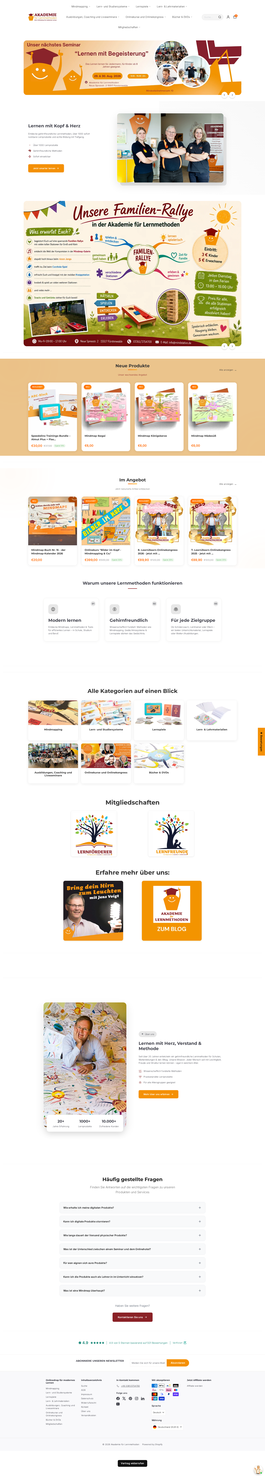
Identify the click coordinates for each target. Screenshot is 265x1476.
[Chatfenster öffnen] (258, 1469)
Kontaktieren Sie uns (130, 1317)
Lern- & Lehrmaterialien (171, 6)
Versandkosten (88, 1415)
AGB (83, 1390)
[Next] (232, 95)
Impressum (86, 1394)
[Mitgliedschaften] (94, 834)
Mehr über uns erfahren (157, 1094)
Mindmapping (79, 6)
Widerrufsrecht (88, 1403)
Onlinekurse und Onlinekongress (145, 16)
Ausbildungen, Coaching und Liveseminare (91, 16)
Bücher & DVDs (181, 16)
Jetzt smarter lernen (44, 168)
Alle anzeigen (226, 370)
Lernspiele (142, 6)
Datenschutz (87, 1398)
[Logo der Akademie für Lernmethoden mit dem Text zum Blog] (172, 911)
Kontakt (84, 1407)
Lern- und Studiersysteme (112, 6)
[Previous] (224, 95)
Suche (84, 1386)
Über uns (85, 1411)
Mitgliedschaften (128, 27)
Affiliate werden (195, 1386)
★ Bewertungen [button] (261, 741)
